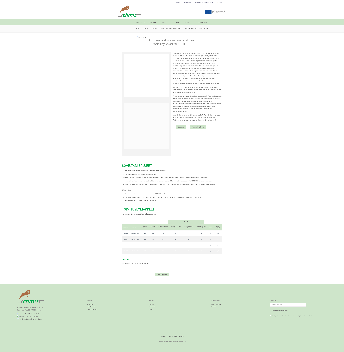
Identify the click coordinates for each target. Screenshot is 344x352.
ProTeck (154, 28)
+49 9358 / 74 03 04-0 (31, 314)
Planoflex (152, 307)
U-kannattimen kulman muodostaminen (196, 28)
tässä (289, 316)
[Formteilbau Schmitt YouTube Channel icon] (172, 344)
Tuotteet (145, 28)
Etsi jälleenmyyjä (92, 309)
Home (137, 28)
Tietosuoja (163, 336)
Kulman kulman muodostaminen (171, 28)
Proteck (151, 304)
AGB (170, 336)
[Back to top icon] (172, 330)
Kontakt (213, 307)
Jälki (175, 336)
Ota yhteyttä (90, 304)
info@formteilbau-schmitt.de (32, 319)
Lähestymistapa (91, 307)
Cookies (181, 336)
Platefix (151, 309)
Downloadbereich (216, 304)
